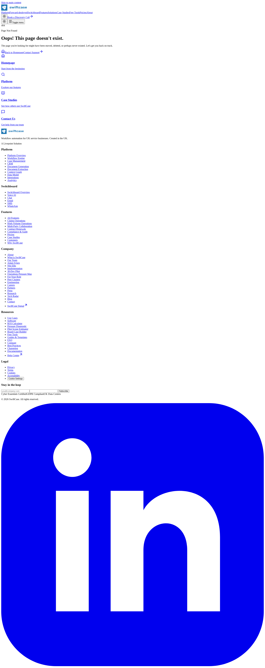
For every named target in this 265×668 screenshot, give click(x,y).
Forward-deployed (18, 12)
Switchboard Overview (18, 192)
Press (9, 290)
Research (11, 293)
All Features (13, 218)
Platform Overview (16, 155)
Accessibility (13, 375)
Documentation (14, 351)
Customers (12, 240)
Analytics (12, 180)
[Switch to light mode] (4, 16)
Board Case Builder (17, 331)
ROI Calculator (14, 323)
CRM (10, 163)
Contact (11, 301)
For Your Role (14, 276)
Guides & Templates (17, 337)
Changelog (12, 348)
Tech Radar (13, 296)
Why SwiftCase (15, 243)
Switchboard (33, 12)
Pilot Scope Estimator (17, 329)
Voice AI (11, 195)
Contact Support (31, 52)
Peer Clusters (13, 279)
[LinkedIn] (132, 665)
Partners (11, 288)
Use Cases (12, 318)
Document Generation (18, 166)
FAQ (9, 340)
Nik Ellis (11, 265)
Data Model (13, 174)
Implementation (14, 268)
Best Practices (14, 345)
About (89, 12)
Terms (10, 370)
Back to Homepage (14, 52)
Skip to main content (11, 2)
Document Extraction (17, 169)
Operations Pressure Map (19, 274)
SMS (9, 203)
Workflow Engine (16, 158)
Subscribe (63, 391)
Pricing (83, 12)
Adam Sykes (13, 263)
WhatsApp (12, 206)
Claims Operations (16, 220)
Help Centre (13, 355)
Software (11, 320)
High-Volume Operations (19, 223)
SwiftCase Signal (15, 306)
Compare (11, 343)
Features (44, 12)
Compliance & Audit (17, 231)
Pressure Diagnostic (17, 326)
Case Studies (63, 12)
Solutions (52, 12)
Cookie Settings (16, 378)
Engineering (13, 282)
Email (10, 200)
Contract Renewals (16, 229)
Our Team (12, 260)
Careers (11, 285)
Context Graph (14, 172)
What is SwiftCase (16, 257)
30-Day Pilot (13, 271)
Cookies (11, 372)
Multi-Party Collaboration (19, 226)
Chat (9, 197)
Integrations (13, 177)
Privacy (11, 367)
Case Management (16, 161)
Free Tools (74, 12)
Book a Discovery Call (18, 17)
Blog (9, 299)
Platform (5, 12)
